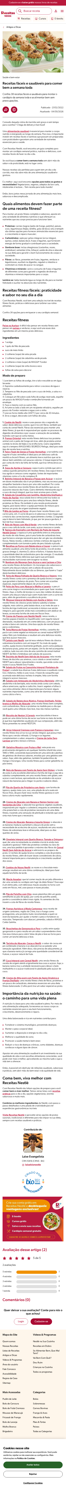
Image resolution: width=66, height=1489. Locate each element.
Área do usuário (10, 1364)
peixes (16, 328)
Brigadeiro (8, 1431)
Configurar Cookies (33, 1483)
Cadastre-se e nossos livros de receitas (33, 2)
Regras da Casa (10, 1378)
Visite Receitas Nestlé (13, 1115)
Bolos (35, 1399)
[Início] (8, 14)
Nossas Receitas (10, 1346)
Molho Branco (9, 1427)
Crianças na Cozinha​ (43, 1367)
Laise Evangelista (33, 1156)
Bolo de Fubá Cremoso (14, 1408)
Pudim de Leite (10, 1399)
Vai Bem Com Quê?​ (42, 1358)
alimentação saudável (18, 131)
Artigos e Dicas (13, 27)
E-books (59, 18)
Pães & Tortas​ (39, 1422)
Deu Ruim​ (37, 1363)
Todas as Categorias (42, 1431)
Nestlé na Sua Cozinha (44, 1341)
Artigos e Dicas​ (10, 1355)
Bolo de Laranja (10, 1422)
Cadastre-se (41, 1321)
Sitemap (6, 1383)
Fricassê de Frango (12, 1417)
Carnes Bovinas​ (40, 1408)
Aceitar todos (33, 1465)
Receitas (25, 18)
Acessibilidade (9, 1374)
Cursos (42, 18)
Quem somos (9, 1341)
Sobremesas (39, 1404)
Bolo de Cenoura (11, 1404)
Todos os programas (42, 1372)
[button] (6, 110)
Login (21, 1321)
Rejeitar (33, 1474)
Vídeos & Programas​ (12, 1360)
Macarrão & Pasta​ (41, 1417)
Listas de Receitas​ (11, 1351)
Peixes (36, 1427)
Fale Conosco (9, 1369)
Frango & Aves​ (40, 1413)
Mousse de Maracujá (13, 1413)
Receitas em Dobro (42, 1346)
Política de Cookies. (26, 1458)
